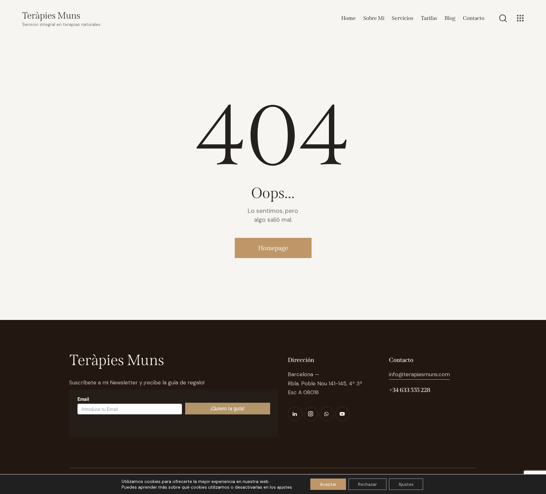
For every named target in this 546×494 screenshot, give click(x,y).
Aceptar (328, 484)
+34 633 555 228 (409, 390)
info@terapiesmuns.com (419, 374)
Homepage (273, 248)
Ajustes (406, 484)
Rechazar (367, 484)
